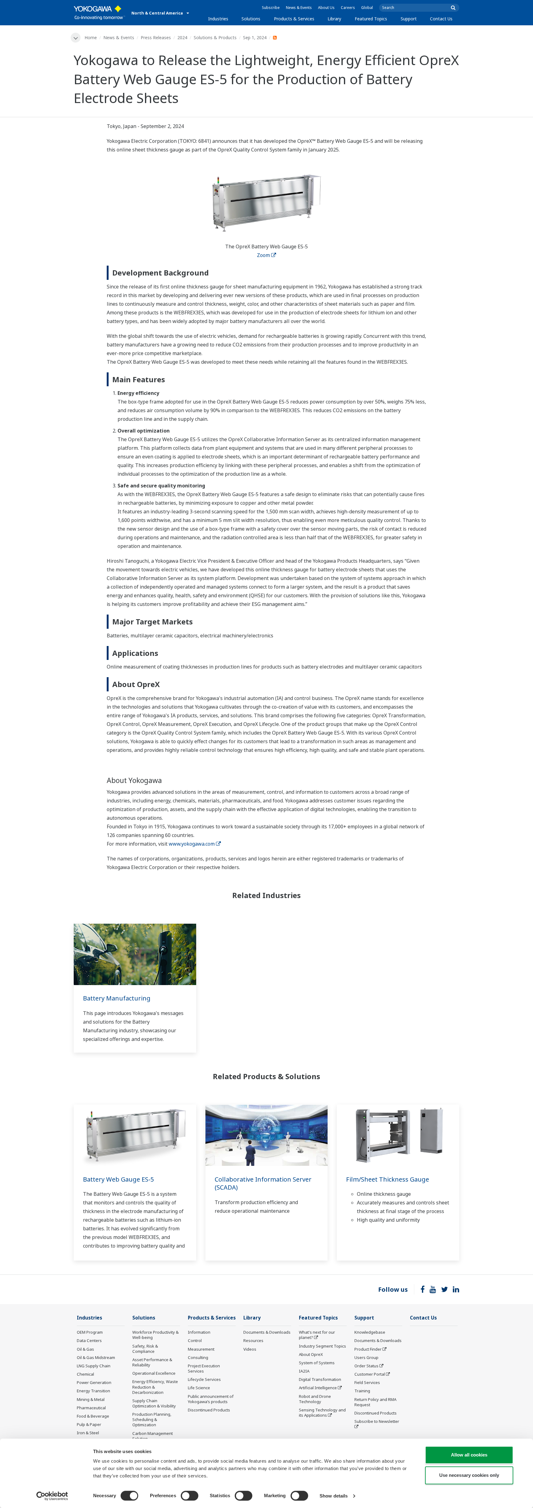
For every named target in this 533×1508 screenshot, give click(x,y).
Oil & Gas (85, 1349)
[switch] (189, 1496)
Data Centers (89, 1340)
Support (409, 19)
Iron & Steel (88, 1433)
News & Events (299, 7)
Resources (253, 1340)
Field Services (367, 1382)
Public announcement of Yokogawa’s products (210, 1399)
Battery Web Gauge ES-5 (118, 1179)
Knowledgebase (369, 1332)
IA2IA (304, 1371)
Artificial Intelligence (318, 1387)
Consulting (198, 1357)
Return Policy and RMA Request (375, 1402)
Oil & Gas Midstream (96, 1357)
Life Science (199, 1387)
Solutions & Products (215, 37)
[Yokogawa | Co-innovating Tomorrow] (99, 12)
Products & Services (294, 19)
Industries (218, 19)
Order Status (366, 1366)
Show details (334, 1495)
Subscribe (271, 7)
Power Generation (94, 1382)
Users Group (366, 1357)
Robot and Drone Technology (315, 1399)
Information (199, 1332)
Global (367, 7)
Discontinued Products (209, 1410)
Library (334, 19)
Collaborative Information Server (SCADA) (263, 1183)
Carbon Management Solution (152, 1436)
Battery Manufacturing (117, 998)
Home (91, 37)
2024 (182, 37)
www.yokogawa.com (192, 843)
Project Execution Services (204, 1368)
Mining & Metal (91, 1399)
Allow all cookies (469, 1454)
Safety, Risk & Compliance (145, 1348)
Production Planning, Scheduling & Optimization (151, 1419)
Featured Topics (371, 19)
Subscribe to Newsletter (376, 1421)
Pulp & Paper (89, 1424)
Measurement (201, 1349)
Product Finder (368, 1349)
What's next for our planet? (317, 1334)
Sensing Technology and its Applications (322, 1412)
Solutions (251, 19)
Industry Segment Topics (322, 1346)
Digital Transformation (320, 1379)
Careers (348, 7)
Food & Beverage (93, 1416)
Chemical (85, 1374)
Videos (249, 1349)
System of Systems (317, 1362)
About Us (326, 7)
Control (195, 1340)
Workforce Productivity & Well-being (155, 1334)
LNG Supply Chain (93, 1366)
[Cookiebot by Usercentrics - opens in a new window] (52, 1496)
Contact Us (441, 19)
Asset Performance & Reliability (152, 1362)
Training (362, 1391)
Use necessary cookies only (469, 1475)
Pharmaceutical (91, 1408)
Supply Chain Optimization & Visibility (154, 1403)
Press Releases (156, 37)
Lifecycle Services (204, 1379)
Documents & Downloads (267, 1332)
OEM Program (90, 1332)
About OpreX (311, 1354)
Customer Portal (369, 1374)
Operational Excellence (154, 1373)
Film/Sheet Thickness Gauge (387, 1179)
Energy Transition (93, 1391)
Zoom (263, 255)
